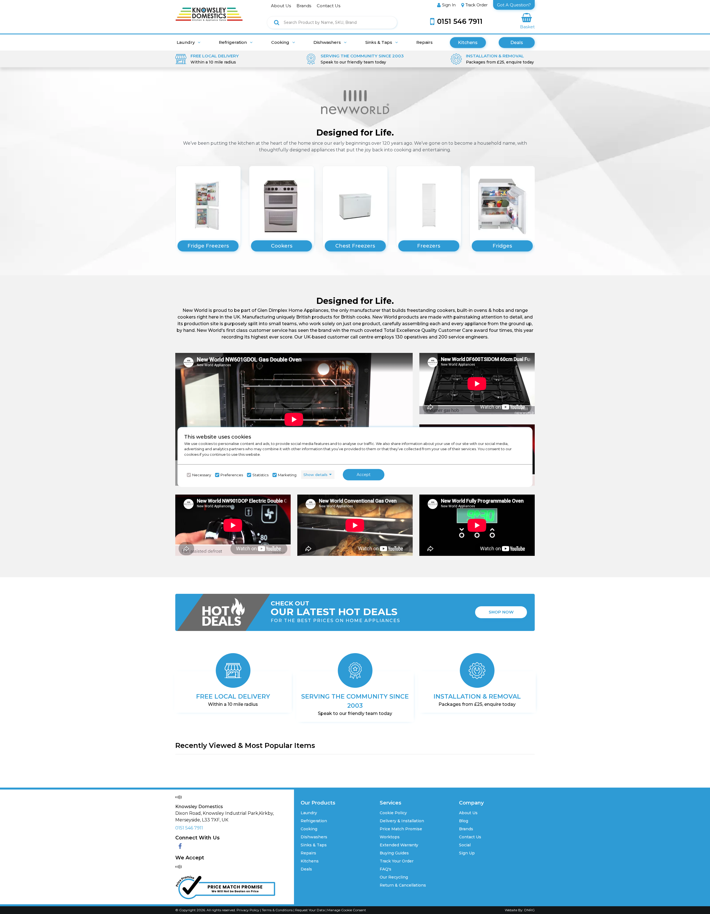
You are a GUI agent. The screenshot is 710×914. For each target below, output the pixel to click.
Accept (364, 474)
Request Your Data (310, 910)
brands (303, 5)
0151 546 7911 (189, 828)
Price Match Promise (401, 828)
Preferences (231, 475)
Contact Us (470, 836)
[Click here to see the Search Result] (276, 22)
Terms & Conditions (277, 910)
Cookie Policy (393, 812)
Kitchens (468, 42)
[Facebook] (180, 846)
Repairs (424, 42)
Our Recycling (394, 877)
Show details (315, 474)
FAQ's (385, 869)
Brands (466, 828)
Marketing (287, 475)
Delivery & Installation (402, 820)
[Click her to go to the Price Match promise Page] (225, 886)
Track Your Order (397, 861)
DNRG (529, 910)
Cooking (280, 42)
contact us (328, 5)
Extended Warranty (399, 844)
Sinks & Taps (379, 42)
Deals (516, 42)
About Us (468, 812)
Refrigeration (233, 42)
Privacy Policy (248, 910)
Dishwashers (327, 42)
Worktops (390, 836)
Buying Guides (394, 853)
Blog (463, 820)
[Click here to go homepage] (209, 10)
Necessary (201, 475)
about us (281, 5)
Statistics (260, 475)
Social (465, 844)
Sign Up (467, 853)
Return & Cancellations (403, 885)
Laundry (186, 42)
